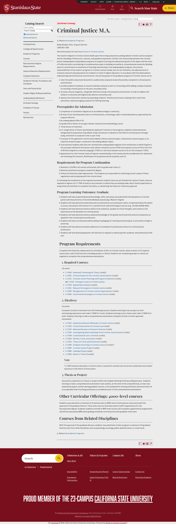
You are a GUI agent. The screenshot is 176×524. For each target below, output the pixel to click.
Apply (122, 9)
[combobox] (130, 18)
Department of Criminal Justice (91, 51)
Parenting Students (143, 477)
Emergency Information (72, 478)
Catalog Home (29, 44)
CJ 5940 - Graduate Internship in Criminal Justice (85, 345)
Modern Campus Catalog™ (116, 523)
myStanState (100, 9)
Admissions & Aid (74, 455)
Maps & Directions (120, 477)
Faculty (94, 2)
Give (112, 9)
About (138, 455)
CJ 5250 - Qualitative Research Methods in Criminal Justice (89, 323)
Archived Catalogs (30, 103)
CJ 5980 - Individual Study (75, 351)
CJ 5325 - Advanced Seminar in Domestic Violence (85, 329)
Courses (26, 58)
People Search (46, 467)
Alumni (108, 2)
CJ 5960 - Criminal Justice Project (79, 348)
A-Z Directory (30, 467)
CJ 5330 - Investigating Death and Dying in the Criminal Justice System (94, 332)
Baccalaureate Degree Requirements (32, 64)
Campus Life (118, 455)
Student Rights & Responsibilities (37, 93)
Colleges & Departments (33, 49)
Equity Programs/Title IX (99, 478)
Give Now (71, 461)
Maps (146, 2)
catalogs (54, 523)
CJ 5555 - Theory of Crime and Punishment (82, 341)
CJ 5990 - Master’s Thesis (75, 354)
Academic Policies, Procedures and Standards (37, 82)
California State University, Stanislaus (72, 513)
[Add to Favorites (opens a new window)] (143, 24)
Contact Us (139, 471)
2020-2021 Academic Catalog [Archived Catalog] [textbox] (122, 19)
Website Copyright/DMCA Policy (88, 516)
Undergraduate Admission (34, 98)
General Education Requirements (36, 71)
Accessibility (72, 471)
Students (84, 2)
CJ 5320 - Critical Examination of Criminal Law (84, 326)
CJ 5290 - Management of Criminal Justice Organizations (88, 291)
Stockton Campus (121, 2)
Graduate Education (31, 76)
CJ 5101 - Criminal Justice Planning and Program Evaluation (90, 278)
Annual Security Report (99, 471)
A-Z (140, 2)
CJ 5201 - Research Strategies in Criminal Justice (85, 288)
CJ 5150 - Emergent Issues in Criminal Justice (86, 282)
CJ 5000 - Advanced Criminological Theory (82, 272)
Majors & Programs (99, 455)
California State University (123, 498)
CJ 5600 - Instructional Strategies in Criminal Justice (86, 294)
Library (132, 2)
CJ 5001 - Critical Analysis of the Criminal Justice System (88, 275)
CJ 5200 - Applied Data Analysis (78, 285)
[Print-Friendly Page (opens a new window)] (147, 24)
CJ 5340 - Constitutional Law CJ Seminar (81, 335)
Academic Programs (31, 54)
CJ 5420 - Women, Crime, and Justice (80, 338)
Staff (102, 2)
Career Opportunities (121, 471)
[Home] (22, 8)
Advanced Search (30, 37)
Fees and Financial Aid (32, 88)
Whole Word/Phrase (32, 34)
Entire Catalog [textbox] (28, 28)
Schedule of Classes (31, 107)
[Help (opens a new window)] (150, 24)
